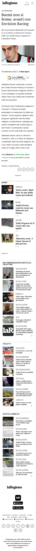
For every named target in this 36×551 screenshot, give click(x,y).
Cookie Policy (19, 519)
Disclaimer (15, 515)
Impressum (23, 515)
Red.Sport (25, 72)
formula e (5, 166)
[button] (3, 526)
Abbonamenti (6, 515)
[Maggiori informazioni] (28, 77)
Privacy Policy (8, 519)
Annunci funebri (22, 517)
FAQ (8, 517)
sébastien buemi (13, 166)
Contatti (29, 515)
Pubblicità (14, 517)
